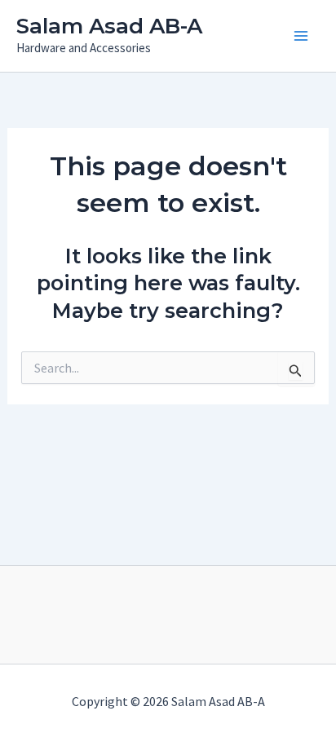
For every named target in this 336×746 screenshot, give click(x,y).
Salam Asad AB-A (109, 26)
